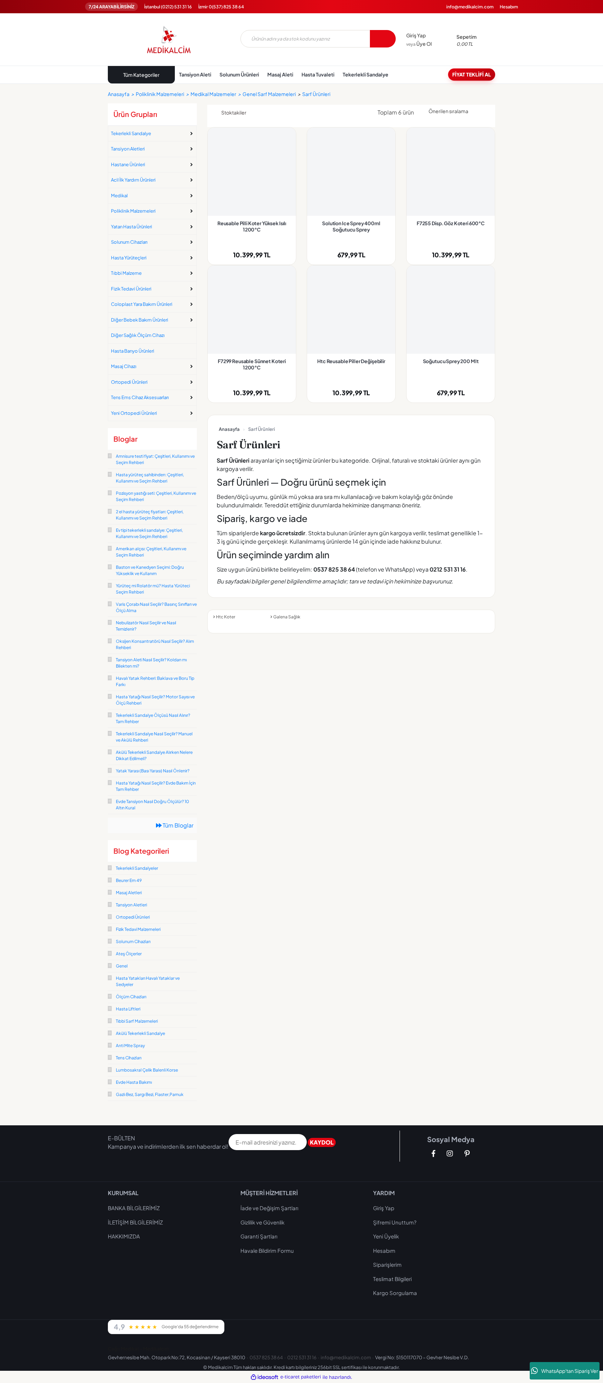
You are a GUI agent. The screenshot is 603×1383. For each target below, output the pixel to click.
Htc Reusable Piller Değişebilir (351, 361)
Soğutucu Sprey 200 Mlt (451, 361)
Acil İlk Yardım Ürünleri (133, 180)
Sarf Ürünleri (316, 94)
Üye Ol (419, 44)
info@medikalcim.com (469, 6)
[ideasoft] (264, 1377)
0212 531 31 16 (302, 1357)
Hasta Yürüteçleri (129, 257)
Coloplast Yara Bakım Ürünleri (141, 304)
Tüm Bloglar (177, 825)
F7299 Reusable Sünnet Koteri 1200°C (252, 364)
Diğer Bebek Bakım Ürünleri (139, 320)
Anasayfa (229, 429)
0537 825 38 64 (266, 1357)
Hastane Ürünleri (128, 164)
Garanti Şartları (258, 1236)
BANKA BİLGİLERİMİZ (134, 1208)
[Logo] (169, 39)
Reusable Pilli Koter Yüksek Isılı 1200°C (251, 226)
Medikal (119, 195)
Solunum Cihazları (129, 242)
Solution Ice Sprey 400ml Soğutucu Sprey (351, 226)
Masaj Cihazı (123, 366)
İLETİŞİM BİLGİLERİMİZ (135, 1222)
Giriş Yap (416, 35)
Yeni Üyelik (386, 1236)
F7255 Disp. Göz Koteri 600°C (451, 223)
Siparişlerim (387, 1264)
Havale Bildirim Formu (267, 1250)
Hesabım (509, 6)
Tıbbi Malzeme (126, 273)
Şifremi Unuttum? (394, 1222)
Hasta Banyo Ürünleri (132, 351)
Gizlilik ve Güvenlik (262, 1222)
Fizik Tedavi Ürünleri (131, 289)
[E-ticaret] (300, 1377)
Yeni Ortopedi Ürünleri (134, 413)
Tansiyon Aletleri (128, 149)
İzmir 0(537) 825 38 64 (221, 6)
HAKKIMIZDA (124, 1236)
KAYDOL (322, 1142)
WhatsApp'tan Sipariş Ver (569, 1371)
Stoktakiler (233, 112)
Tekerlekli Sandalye (131, 133)
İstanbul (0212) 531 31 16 (168, 6)
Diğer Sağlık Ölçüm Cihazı (138, 335)
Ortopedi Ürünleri (129, 382)
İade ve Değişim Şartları (269, 1208)
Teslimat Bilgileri (392, 1278)
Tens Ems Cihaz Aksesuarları (140, 397)
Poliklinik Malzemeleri (133, 211)
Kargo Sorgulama (395, 1292)
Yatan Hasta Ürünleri (131, 226)
